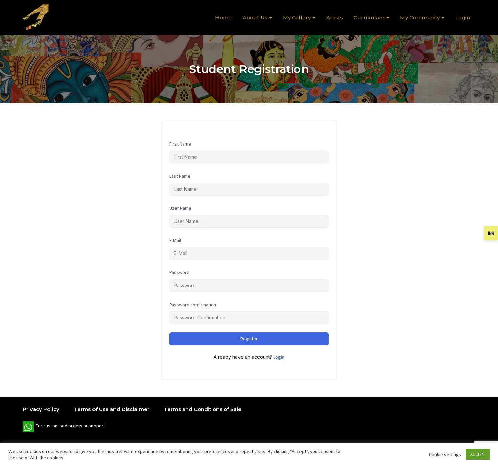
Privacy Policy (41, 409)
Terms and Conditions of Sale (203, 409)
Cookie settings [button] (445, 454)
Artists (334, 17)
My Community (420, 17)
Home (223, 17)
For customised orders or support (64, 427)
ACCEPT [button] (477, 454)
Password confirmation (192, 305)
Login (462, 17)
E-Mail (175, 240)
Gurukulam (369, 17)
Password (179, 272)
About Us (255, 17)
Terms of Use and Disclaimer (111, 409)
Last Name (179, 176)
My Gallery (297, 17)
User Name (180, 208)
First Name (180, 144)
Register (249, 339)
